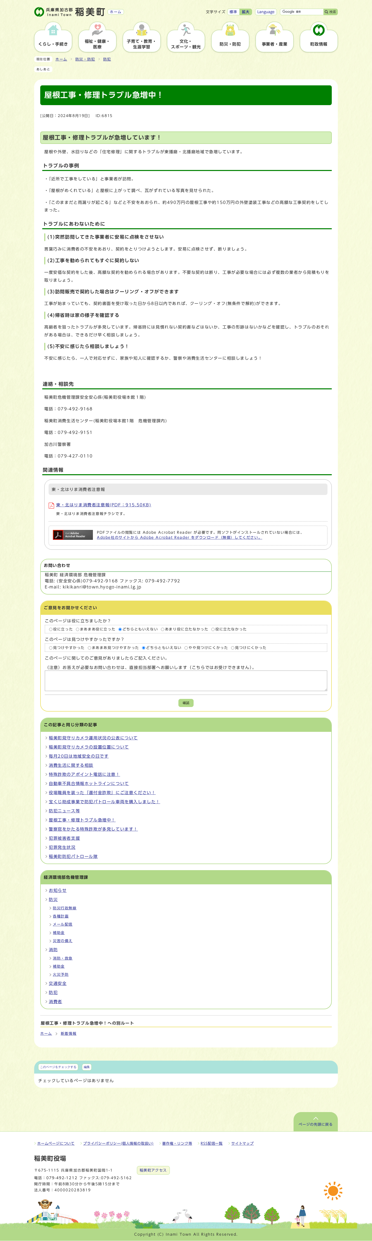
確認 (186, 703)
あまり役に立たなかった (187, 629)
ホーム (61, 59)
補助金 (59, 932)
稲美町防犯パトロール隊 (73, 856)
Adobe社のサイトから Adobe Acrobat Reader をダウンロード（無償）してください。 (179, 537)
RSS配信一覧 (212, 1143)
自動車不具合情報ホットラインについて (89, 783)
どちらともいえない (140, 629)
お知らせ (58, 890)
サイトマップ (242, 1143)
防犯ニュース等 (64, 811)
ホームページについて (56, 1143)
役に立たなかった (231, 629)
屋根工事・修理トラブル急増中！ (82, 820)
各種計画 (61, 916)
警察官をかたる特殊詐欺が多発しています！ (93, 829)
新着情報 (68, 1033)
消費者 (55, 1002)
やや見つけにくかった (208, 648)
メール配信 (63, 924)
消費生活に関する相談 (71, 765)
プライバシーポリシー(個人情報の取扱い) (118, 1143)
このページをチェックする (58, 1067)
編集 (87, 1067)
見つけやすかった (69, 648)
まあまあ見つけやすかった (115, 648)
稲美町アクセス (153, 1170)
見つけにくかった (251, 648)
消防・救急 (63, 958)
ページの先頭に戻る (316, 1124)
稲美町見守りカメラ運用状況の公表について (93, 738)
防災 (53, 900)
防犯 (107, 59)
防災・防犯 (85, 59)
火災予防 (61, 974)
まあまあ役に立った (97, 629)
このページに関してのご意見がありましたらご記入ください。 (107, 658)
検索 (332, 12)
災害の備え (63, 941)
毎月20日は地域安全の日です (79, 756)
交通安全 (58, 983)
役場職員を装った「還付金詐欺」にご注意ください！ (102, 793)
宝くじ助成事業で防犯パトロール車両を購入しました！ (104, 802)
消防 (53, 950)
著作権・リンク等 (177, 1143)
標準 (233, 12)
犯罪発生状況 (62, 847)
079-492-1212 (61, 1178)
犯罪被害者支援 (64, 838)
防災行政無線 (65, 908)
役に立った (63, 629)
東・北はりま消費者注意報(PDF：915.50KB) (103, 505)
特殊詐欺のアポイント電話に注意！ (84, 774)
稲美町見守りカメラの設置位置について (89, 747)
